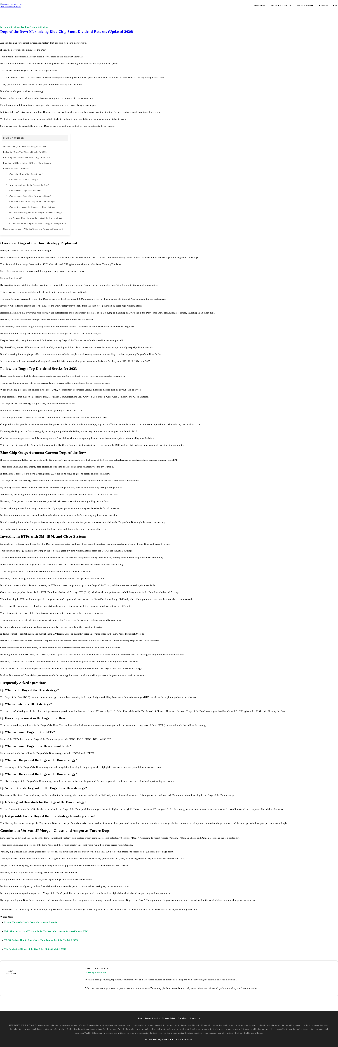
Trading (25, 27)
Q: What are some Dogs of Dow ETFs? (23, 190)
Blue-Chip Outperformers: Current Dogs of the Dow (26, 157)
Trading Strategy (39, 27)
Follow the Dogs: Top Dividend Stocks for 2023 (25, 152)
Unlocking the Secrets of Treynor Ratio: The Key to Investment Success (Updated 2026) (46, 931)
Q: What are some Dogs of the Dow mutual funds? (28, 196)
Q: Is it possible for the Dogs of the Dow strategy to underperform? (36, 223)
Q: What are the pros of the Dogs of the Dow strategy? (30, 201)
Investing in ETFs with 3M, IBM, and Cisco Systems (27, 163)
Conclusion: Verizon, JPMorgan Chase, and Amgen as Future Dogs (33, 229)
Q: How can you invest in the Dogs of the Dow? (27, 185)
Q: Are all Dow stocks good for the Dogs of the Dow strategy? (34, 212)
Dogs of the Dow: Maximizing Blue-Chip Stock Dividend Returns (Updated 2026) (66, 31)
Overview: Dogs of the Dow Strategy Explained (24, 146)
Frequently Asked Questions (16, 168)
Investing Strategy (9, 27)
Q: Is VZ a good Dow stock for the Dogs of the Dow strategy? (34, 218)
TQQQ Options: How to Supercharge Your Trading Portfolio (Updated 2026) (41, 940)
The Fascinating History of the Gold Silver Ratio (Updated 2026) (35, 949)
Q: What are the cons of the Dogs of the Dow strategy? (30, 207)
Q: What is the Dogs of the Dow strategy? (24, 174)
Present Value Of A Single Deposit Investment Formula (30, 922)
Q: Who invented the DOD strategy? (22, 179)
